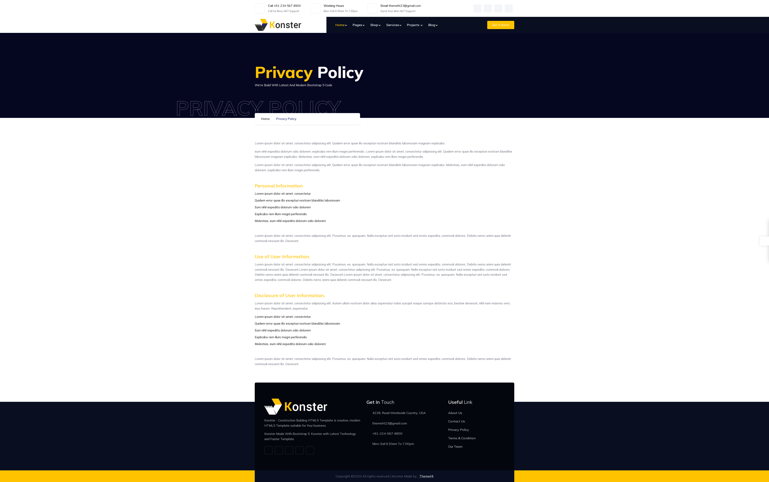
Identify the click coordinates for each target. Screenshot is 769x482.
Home (339, 25)
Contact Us (456, 421)
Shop (374, 25)
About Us (455, 413)
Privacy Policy (458, 430)
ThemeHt (426, 476)
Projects (413, 25)
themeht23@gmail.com (405, 6)
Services (392, 25)
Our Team (455, 447)
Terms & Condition (462, 438)
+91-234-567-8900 (287, 6)
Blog (431, 25)
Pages (357, 25)
